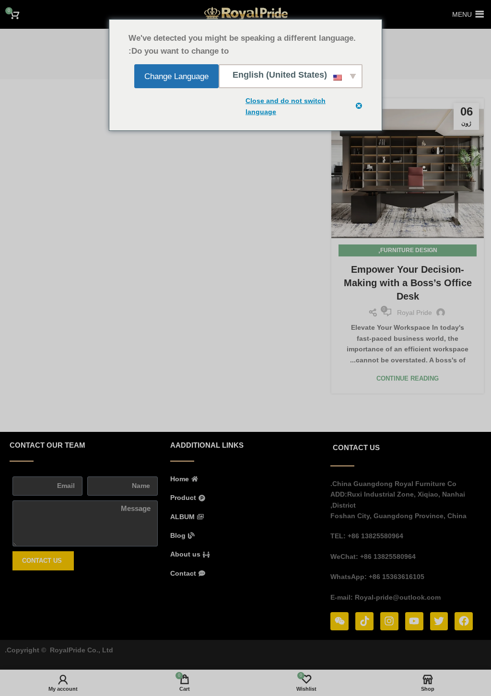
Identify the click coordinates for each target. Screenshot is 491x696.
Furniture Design (408, 250)
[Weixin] (339, 621)
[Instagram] (389, 621)
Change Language (176, 76)
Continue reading (407, 378)
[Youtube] (414, 621)
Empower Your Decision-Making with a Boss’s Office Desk (408, 283)
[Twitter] (439, 621)
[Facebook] (464, 621)
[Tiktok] (364, 621)
